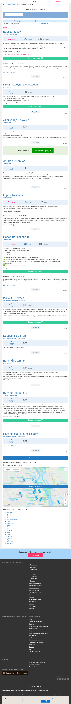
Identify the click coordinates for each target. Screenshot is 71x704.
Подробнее (35, 76)
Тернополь (10, 536)
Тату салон (33, 578)
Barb (35, 1)
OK (46, 701)
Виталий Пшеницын (16, 393)
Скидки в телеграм (34, 651)
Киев (8, 521)
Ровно (8, 532)
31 (25, 243)
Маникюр (31, 608)
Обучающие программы (36, 642)
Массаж (31, 604)
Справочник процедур (35, 640)
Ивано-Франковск (12, 519)
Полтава (9, 530)
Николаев (10, 529)
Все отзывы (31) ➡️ (9, 285)
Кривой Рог (10, 523)
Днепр (9, 514)
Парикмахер (33, 569)
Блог (30, 637)
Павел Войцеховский (16, 237)
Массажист (33, 567)
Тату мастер (33, 574)
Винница (9, 512)
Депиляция (32, 601)
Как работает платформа (36, 621)
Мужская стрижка (34, 588)
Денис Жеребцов (14, 161)
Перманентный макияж (36, 594)
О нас (30, 619)
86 (25, 38)
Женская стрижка (34, 590)
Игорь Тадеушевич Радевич (21, 85)
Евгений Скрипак (14, 361)
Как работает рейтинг (35, 631)
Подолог (32, 581)
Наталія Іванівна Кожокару (20, 434)
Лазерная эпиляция (35, 599)
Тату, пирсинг (33, 606)
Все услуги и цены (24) (35, 58)
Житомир (9, 516)
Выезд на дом (36, 14)
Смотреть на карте (35, 486)
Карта (30, 649)
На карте (45, 23)
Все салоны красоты (35, 583)
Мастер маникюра (35, 571)
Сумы (8, 534)
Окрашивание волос (35, 592)
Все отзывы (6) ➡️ (8, 225)
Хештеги (31, 647)
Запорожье (10, 517)
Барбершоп (33, 576)
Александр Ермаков (16, 120)
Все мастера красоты (35, 585)
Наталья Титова (14, 298)
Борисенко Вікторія (15, 336)
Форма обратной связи (36, 667)
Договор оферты (34, 628)
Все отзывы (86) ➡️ (9, 72)
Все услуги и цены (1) (35, 106)
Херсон (9, 540)
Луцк (8, 525)
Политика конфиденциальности (38, 626)
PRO (5, 27)
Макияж (31, 597)
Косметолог (33, 565)
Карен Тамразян (13, 196)
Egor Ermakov (12, 32)
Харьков (9, 538)
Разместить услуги (43, 151)
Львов (8, 527)
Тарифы (31, 624)
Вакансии (32, 644)
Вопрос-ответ (33, 635)
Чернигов (9, 543)
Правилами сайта (34, 701)
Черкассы (10, 541)
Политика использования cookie (38, 633)
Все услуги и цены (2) (35, 322)
